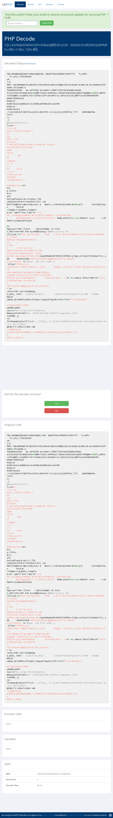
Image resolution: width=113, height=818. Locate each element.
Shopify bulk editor (75, 815)
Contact (60, 4)
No (56, 410)
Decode (20, 4)
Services (49, 4)
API (39, 4)
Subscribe (47, 23)
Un (7, 4)
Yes (56, 403)
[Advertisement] (27, 368)
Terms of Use (48, 815)
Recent (31, 4)
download (30, 63)
